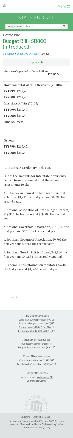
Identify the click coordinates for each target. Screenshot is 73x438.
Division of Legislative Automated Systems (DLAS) (43, 426)
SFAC (48, 360)
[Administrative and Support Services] (16, 297)
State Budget (36, 17)
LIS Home (25, 416)
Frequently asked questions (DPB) (35, 330)
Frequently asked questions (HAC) (35, 347)
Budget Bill (14, 26)
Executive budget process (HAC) (35, 323)
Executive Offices (26, 53)
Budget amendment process (35, 343)
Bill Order (8, 53)
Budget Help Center (36, 380)
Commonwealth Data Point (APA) (35, 327)
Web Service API (45, 377)
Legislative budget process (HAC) (35, 319)
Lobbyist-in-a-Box (41, 416)
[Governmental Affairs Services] (6, 297)
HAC (42, 360)
